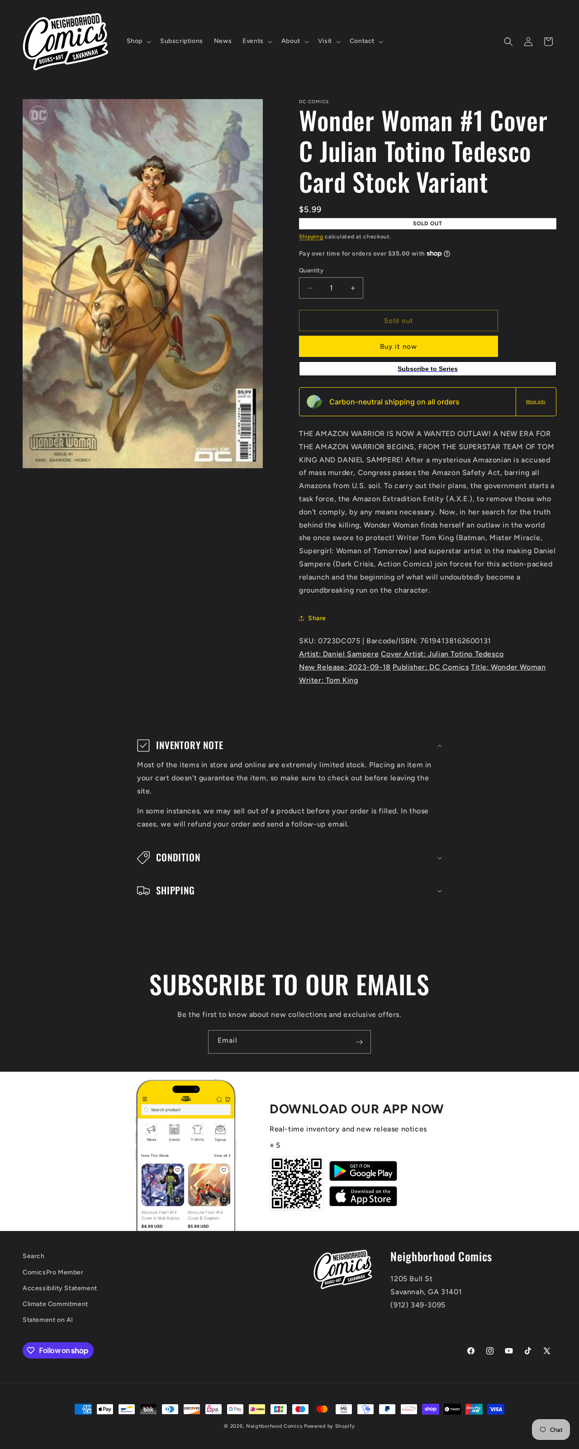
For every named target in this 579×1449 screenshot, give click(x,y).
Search (34, 1256)
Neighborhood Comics (274, 1426)
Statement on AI (48, 1320)
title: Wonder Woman (508, 667)
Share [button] (317, 618)
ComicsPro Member (53, 1272)
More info (536, 401)
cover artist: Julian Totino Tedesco (442, 654)
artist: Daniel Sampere (339, 654)
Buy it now (398, 346)
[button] (138, 41)
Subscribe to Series (428, 368)
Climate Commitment (55, 1304)
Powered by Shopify (329, 1426)
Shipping (311, 236)
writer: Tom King (328, 680)
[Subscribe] (359, 1042)
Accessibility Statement (60, 1288)
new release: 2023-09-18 (345, 667)
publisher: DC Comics (431, 667)
